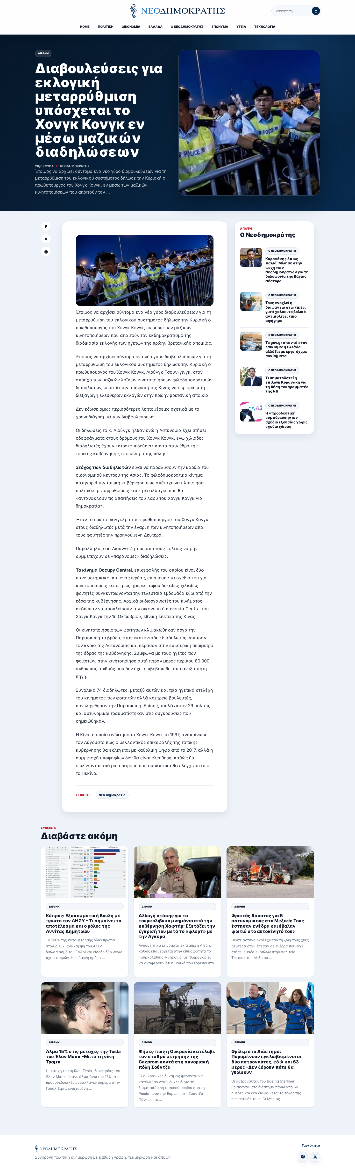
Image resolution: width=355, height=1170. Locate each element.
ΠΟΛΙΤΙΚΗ (106, 27)
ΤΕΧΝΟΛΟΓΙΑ (264, 27)
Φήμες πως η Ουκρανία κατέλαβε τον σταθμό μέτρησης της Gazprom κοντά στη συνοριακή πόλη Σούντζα (177, 1059)
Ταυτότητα (311, 1145)
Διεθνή (43, 53)
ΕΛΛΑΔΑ (156, 27)
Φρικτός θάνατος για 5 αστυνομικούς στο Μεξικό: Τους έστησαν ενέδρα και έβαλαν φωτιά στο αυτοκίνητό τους (267, 923)
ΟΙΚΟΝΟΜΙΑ (131, 27)
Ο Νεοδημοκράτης (282, 251)
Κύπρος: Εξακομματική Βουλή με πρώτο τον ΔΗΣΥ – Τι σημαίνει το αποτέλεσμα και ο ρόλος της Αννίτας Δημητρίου (83, 923)
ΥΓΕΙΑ (241, 27)
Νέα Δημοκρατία (112, 795)
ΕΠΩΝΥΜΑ (220, 27)
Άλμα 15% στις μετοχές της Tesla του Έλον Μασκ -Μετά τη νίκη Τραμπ (83, 1056)
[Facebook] (303, 1157)
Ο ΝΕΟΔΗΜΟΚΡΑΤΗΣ (187, 27)
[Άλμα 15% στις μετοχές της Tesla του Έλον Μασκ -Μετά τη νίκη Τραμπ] (84, 1008)
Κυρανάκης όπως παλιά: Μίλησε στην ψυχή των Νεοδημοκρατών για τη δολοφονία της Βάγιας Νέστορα (287, 269)
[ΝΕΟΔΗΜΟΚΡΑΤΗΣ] (177, 11)
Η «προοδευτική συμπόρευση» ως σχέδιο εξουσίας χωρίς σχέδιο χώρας (286, 420)
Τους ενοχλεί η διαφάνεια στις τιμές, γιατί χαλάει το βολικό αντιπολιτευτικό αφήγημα (285, 312)
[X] (315, 1157)
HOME (85, 27)
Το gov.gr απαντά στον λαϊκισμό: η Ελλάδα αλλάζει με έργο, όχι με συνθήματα (286, 349)
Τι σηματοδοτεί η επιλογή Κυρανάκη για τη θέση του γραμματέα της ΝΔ (287, 384)
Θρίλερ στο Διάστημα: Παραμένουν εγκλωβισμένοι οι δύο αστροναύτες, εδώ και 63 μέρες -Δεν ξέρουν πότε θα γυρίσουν (266, 1062)
